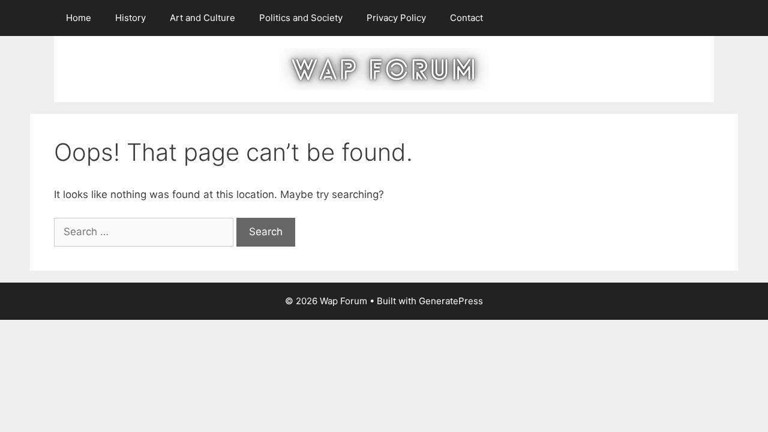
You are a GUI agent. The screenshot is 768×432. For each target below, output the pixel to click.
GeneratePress (451, 301)
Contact (466, 17)
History (130, 17)
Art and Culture (202, 17)
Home (78, 17)
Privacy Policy (396, 17)
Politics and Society (301, 17)
